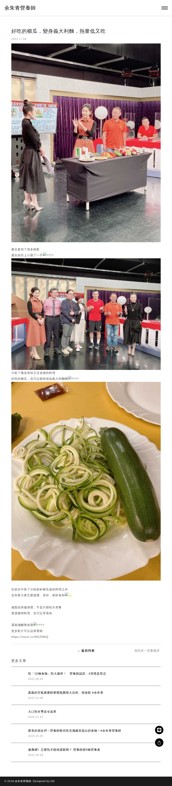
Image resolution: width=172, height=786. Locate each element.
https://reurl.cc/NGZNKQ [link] (29, 636)
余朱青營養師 (20, 8)
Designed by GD (44, 781)
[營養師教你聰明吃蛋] (26, 650)
